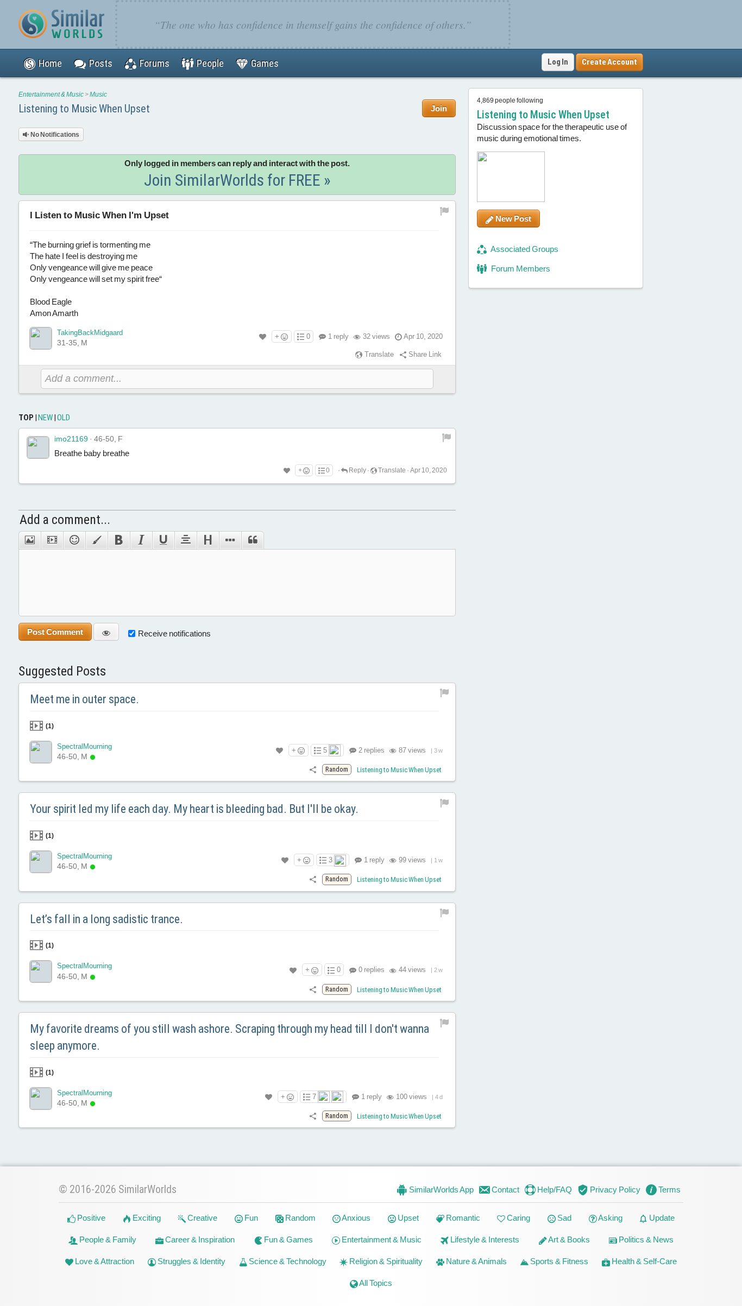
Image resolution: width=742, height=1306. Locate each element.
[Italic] (141, 540)
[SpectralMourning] (41, 752)
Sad (563, 1217)
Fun (250, 1217)
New (45, 417)
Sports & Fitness (558, 1261)
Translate (378, 354)
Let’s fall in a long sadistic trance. (106, 919)
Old (63, 417)
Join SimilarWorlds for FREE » (237, 180)
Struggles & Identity (190, 1261)
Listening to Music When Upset (84, 108)
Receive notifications (174, 633)
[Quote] (252, 540)
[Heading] (208, 540)
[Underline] (163, 540)
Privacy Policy (614, 1189)
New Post (512, 218)
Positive (90, 1217)
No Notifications (54, 134)
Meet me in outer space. (84, 699)
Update (661, 1217)
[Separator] (230, 540)
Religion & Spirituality (385, 1261)
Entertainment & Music (51, 94)
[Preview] (106, 632)
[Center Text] (185, 540)
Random (300, 1217)
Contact (504, 1189)
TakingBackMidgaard (90, 333)
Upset (407, 1217)
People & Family (107, 1239)
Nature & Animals (475, 1261)
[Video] (52, 540)
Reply (357, 470)
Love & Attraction (103, 1261)
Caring (517, 1217)
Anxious (355, 1217)
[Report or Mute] (444, 210)
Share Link (424, 354)
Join (439, 108)
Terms (669, 1189)
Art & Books (568, 1239)
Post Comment (55, 631)
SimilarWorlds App (440, 1189)
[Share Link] (313, 769)
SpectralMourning (84, 746)
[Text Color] (96, 540)
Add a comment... (65, 519)
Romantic (462, 1217)
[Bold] (119, 540)
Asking (609, 1217)
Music (98, 94)
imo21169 (71, 438)
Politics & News (645, 1239)
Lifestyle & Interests (484, 1239)
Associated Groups (523, 249)
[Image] (29, 540)
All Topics (375, 1283)
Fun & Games (287, 1239)
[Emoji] (74, 540)
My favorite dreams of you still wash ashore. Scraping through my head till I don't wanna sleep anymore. (229, 1037)
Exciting (146, 1217)
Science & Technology (286, 1261)
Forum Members (519, 268)
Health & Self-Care (643, 1261)
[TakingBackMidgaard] (41, 338)
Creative (201, 1217)
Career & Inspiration (199, 1239)
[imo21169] (38, 447)
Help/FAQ (554, 1189)
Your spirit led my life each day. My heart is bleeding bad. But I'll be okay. (194, 809)
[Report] (446, 437)
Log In (558, 62)
